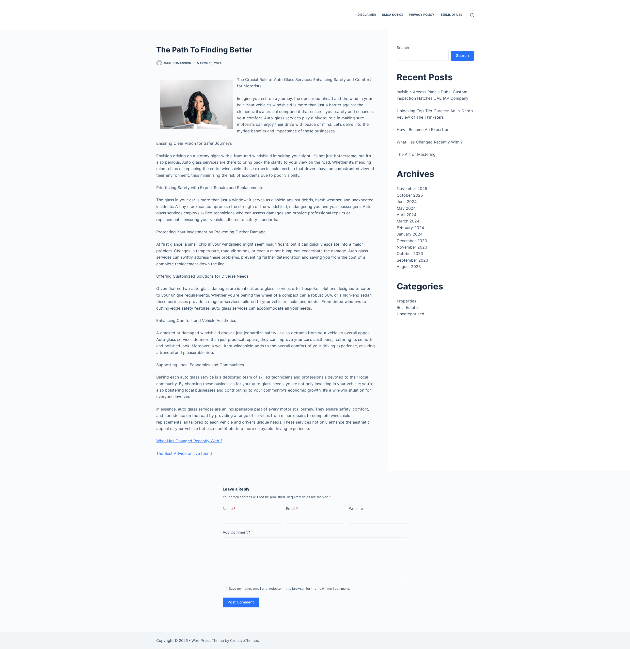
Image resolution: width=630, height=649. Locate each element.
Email (292, 508)
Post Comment (241, 602)
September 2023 (412, 260)
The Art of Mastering (416, 154)
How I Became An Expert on (423, 129)
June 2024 (407, 201)
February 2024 (410, 227)
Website (356, 508)
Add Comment (236, 532)
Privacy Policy (421, 14)
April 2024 (406, 214)
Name (229, 508)
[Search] (472, 15)
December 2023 (412, 240)
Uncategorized (410, 313)
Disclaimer (367, 14)
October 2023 (410, 253)
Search (403, 47)
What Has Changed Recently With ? (189, 440)
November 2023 (412, 247)
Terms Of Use (451, 14)
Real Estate (407, 307)
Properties (406, 301)
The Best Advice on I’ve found (184, 453)
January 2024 (410, 234)
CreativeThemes (244, 640)
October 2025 (410, 195)
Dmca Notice (392, 14)
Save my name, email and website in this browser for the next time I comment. (289, 588)
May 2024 (406, 208)
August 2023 (409, 266)
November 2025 (412, 188)
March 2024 (408, 221)
